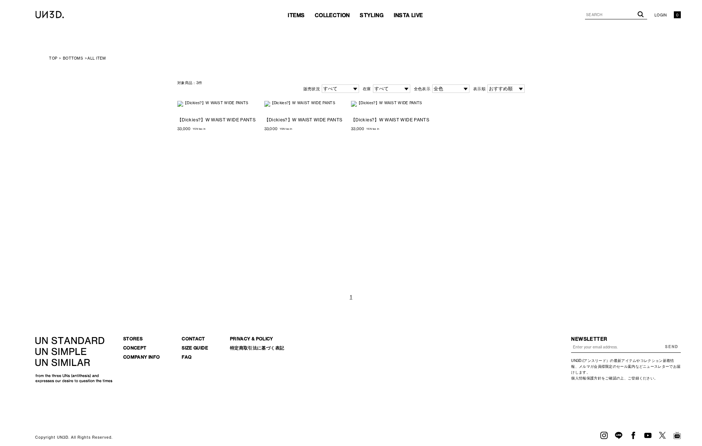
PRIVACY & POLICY (251, 338)
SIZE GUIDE (195, 348)
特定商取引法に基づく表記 (257, 348)
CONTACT (193, 338)
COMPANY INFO (141, 357)
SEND (671, 346)
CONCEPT (135, 348)
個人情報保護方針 (586, 378)
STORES (133, 338)
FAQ (187, 357)
